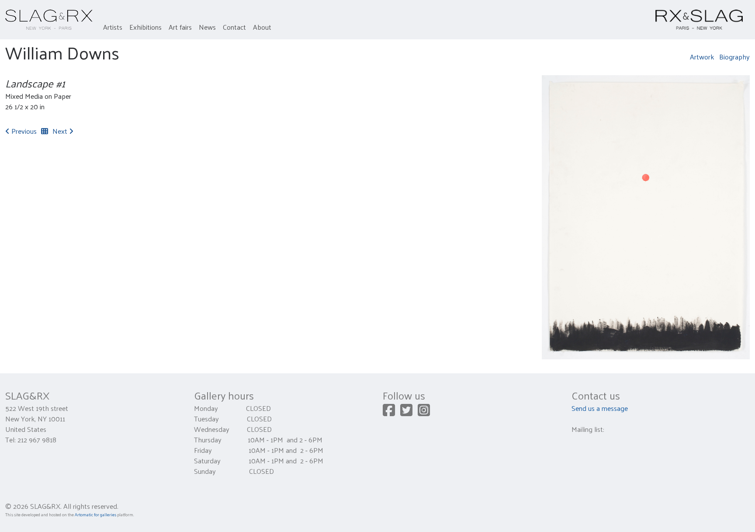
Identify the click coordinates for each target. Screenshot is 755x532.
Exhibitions (145, 27)
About (262, 27)
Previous (23, 131)
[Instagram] (424, 412)
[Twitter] (406, 412)
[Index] (44, 131)
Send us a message (599, 408)
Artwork (702, 56)
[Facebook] (389, 412)
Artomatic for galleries (95, 514)
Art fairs (180, 27)
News (207, 27)
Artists (112, 27)
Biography (734, 56)
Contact (234, 27)
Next (60, 131)
